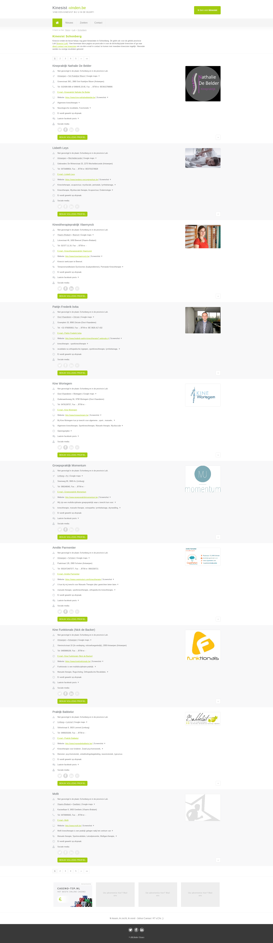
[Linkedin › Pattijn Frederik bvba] (71, 365)
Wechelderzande (75, 158)
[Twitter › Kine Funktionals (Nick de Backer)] (59, 693)
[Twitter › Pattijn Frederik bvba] (59, 365)
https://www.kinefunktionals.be (77, 661)
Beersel (76, 235)
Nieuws (69, 22)
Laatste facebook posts (68, 118)
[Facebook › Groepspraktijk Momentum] (65, 529)
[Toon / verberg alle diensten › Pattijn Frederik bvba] (101, 349)
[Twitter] (130, 930)
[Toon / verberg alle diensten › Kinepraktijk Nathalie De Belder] (101, 108)
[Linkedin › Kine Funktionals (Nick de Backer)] (71, 693)
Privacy (141, 937)
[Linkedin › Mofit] (71, 852)
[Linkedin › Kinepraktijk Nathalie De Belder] (71, 129)
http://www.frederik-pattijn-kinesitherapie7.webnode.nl (87, 338)
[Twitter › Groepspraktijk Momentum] (59, 529)
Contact (98, 22)
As (67, 476)
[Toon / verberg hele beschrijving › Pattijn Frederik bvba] (101, 343)
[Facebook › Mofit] (65, 852)
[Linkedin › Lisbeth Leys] (71, 206)
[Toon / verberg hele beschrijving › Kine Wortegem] (101, 420)
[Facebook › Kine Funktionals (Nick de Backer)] (65, 693)
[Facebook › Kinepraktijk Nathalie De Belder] (65, 129)
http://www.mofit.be (73, 826)
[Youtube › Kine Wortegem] (77, 447)
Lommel (69, 722)
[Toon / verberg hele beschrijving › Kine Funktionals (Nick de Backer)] (101, 666)
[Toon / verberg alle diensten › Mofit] (101, 836)
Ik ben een (207, 10)
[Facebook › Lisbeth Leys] (65, 206)
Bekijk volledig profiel (72, 137)
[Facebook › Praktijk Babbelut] (65, 775)
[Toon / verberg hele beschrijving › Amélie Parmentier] (101, 584)
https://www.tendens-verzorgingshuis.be (81, 179)
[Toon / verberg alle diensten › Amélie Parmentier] (101, 590)
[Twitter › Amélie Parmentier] (59, 611)
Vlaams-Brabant (64, 235)
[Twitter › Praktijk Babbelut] (59, 775)
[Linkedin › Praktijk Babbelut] (71, 775)
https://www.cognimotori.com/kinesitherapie (83, 579)
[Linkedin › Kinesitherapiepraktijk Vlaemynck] (71, 288)
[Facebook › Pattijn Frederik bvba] (65, 365)
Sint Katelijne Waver (76, 76)
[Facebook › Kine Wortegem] (65, 447)
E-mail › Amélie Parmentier (68, 574)
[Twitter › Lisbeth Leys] (59, 206)
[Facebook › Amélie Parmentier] (65, 611)
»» (87, 59)
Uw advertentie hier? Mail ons (115, 894)
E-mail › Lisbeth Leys (66, 174)
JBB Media (134, 937)
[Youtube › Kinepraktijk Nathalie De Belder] (77, 129)
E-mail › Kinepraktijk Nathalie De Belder (73, 92)
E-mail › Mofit (63, 820)
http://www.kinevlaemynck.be (77, 256)
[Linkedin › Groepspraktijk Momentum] (71, 529)
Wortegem (77, 394)
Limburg (60, 476)
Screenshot (102, 97)
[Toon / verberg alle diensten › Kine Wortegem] (101, 425)
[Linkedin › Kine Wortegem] (71, 447)
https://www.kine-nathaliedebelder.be (80, 97)
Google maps (93, 76)
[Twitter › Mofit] (59, 852)
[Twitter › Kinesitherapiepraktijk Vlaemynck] (59, 288)
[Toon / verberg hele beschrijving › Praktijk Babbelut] (101, 748)
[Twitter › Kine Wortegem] (59, 447)
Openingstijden (64, 431)
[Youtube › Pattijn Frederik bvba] (77, 365)
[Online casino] (74, 896)
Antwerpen (61, 76)
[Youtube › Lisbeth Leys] (77, 206)
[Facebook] (136, 930)
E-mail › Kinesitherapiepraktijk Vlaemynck (74, 251)
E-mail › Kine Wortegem (67, 410)
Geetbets (76, 804)
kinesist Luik (62, 43)
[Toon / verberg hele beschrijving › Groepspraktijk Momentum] (101, 502)
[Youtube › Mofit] (77, 852)
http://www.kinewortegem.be (76, 415)
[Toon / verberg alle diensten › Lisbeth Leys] (101, 190)
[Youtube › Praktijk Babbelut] (77, 775)
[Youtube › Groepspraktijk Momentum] (77, 529)
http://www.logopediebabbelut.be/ (78, 743)
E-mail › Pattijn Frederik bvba (69, 333)
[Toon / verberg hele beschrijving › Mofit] (101, 830)
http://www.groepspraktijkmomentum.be (81, 497)
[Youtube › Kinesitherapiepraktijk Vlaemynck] (77, 288)
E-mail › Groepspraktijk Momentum (71, 492)
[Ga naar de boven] (218, 137)
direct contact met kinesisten (64, 46)
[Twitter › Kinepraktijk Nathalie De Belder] (59, 129)
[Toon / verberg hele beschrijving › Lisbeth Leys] (101, 184)
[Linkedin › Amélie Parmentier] (71, 611)
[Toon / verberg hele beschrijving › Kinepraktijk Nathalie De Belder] (101, 102)
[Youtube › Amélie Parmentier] (77, 611)
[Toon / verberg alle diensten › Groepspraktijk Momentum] (101, 507)
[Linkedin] (142, 930)
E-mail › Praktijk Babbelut (67, 738)
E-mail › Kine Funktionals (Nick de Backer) (75, 656)
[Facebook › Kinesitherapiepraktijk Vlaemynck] (65, 288)
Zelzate (76, 317)
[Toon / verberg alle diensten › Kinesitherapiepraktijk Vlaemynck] (101, 266)
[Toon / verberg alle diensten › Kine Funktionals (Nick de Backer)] (101, 672)
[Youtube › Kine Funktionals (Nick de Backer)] (77, 693)
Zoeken (84, 22)
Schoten (71, 558)
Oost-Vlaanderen (64, 317)
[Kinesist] (57, 23)
